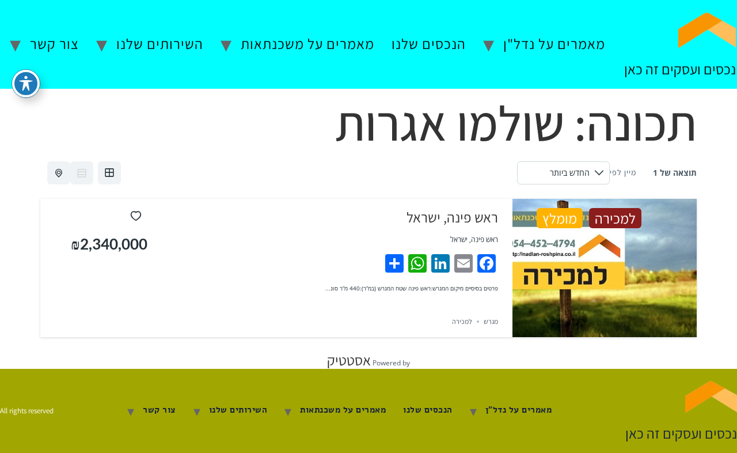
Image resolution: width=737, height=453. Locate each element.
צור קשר (54, 43)
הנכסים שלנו (429, 43)
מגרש (491, 321)
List (81, 172)
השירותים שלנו (159, 43)
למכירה (615, 218)
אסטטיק (349, 359)
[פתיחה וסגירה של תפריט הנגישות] (26, 83)
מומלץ (559, 218)
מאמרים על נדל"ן (554, 43)
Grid (109, 172)
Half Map (58, 172)
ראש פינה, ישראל (452, 216)
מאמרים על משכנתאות (307, 43)
